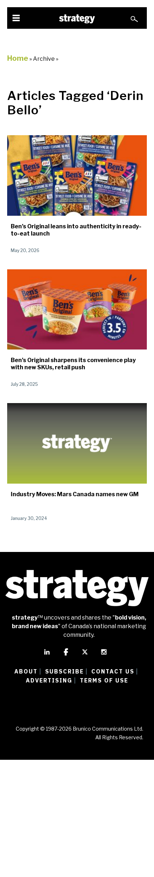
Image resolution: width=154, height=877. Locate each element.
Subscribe (64, 671)
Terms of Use (104, 680)
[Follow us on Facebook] (66, 655)
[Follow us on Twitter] (85, 655)
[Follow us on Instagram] (103, 655)
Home (17, 58)
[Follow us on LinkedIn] (47, 655)
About (26, 671)
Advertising (49, 680)
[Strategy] (77, 18)
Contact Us (112, 671)
